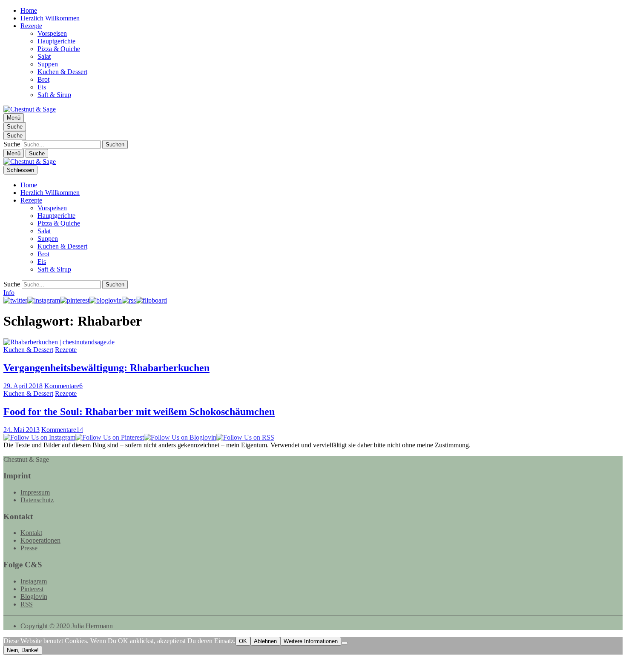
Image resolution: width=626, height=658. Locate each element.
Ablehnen (265, 641)
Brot (43, 79)
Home (28, 10)
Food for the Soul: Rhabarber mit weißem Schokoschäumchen (139, 411)
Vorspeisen (52, 33)
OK (243, 641)
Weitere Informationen (311, 641)
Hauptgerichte (56, 41)
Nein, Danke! (23, 650)
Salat (44, 56)
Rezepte (31, 25)
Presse (28, 548)
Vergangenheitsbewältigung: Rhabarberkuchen (106, 367)
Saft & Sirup (54, 94)
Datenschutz (37, 500)
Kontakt (31, 532)
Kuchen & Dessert (62, 71)
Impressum (35, 492)
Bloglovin (33, 596)
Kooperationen (40, 540)
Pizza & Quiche (58, 48)
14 (62, 429)
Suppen (47, 64)
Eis (41, 87)
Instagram (33, 581)
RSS (26, 604)
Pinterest (31, 588)
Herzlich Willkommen (50, 18)
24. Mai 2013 (21, 429)
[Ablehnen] (344, 643)
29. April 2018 (23, 385)
